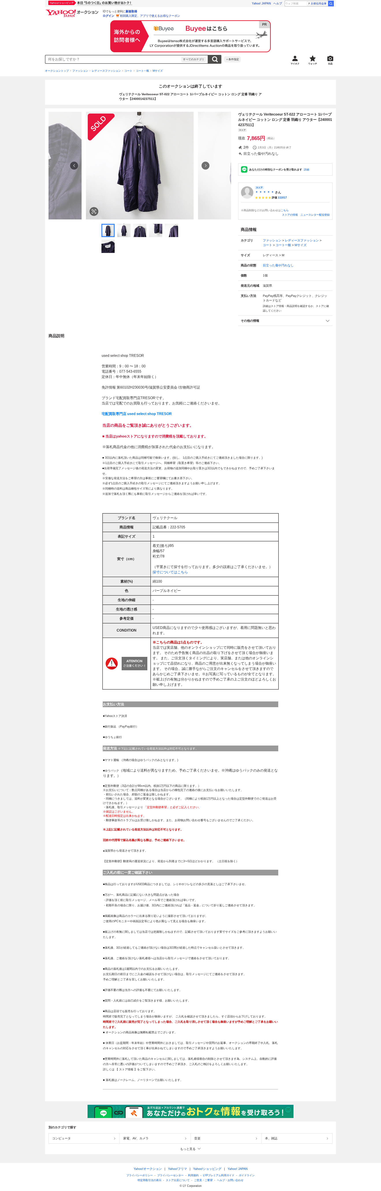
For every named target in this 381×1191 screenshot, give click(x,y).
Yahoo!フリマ (177, 1168)
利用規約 (193, 1175)
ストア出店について (178, 1180)
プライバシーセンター (170, 1175)
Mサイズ (158, 70)
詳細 (306, 169)
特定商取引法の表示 (149, 1180)
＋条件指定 (232, 59)
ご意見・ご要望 (203, 1180)
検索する (214, 59)
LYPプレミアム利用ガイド (218, 1175)
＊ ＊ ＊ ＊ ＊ (264, 192)
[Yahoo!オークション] (73, 11)
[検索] (331, 3)
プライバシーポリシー (139, 1175)
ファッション (80, 70)
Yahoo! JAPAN (261, 3)
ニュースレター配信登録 (315, 214)
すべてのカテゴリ (193, 59)
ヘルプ (277, 3)
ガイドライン (247, 1175)
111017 (282, 197)
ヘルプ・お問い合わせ (230, 1180)
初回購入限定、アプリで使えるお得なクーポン (150, 15)
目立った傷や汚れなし (278, 265)
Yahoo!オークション (148, 1168)
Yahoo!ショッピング (207, 1168)
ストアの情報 (290, 214)
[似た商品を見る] (94, 211)
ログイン (108, 15)
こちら (285, 210)
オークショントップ (57, 70)
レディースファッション (106, 70)
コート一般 (142, 70)
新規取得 (131, 11)
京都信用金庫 (319, 3)
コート (128, 70)
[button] (285, 321)
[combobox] (113, 59)
